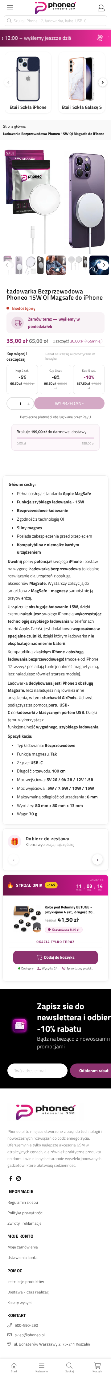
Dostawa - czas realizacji (29, 1292)
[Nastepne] (102, 82)
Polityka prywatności (25, 1213)
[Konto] (101, 8)
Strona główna (14, 126)
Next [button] (103, 201)
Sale (10, 153)
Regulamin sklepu (22, 1202)
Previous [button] (7, 201)
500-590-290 (26, 1325)
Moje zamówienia (22, 1247)
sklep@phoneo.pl (30, 1335)
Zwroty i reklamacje (24, 1223)
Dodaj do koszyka (59, 957)
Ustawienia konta (22, 1257)
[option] (55, 201)
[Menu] (10, 8)
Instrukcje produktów (25, 1281)
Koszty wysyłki (19, 1302)
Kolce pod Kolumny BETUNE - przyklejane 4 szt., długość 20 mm (68, 910)
